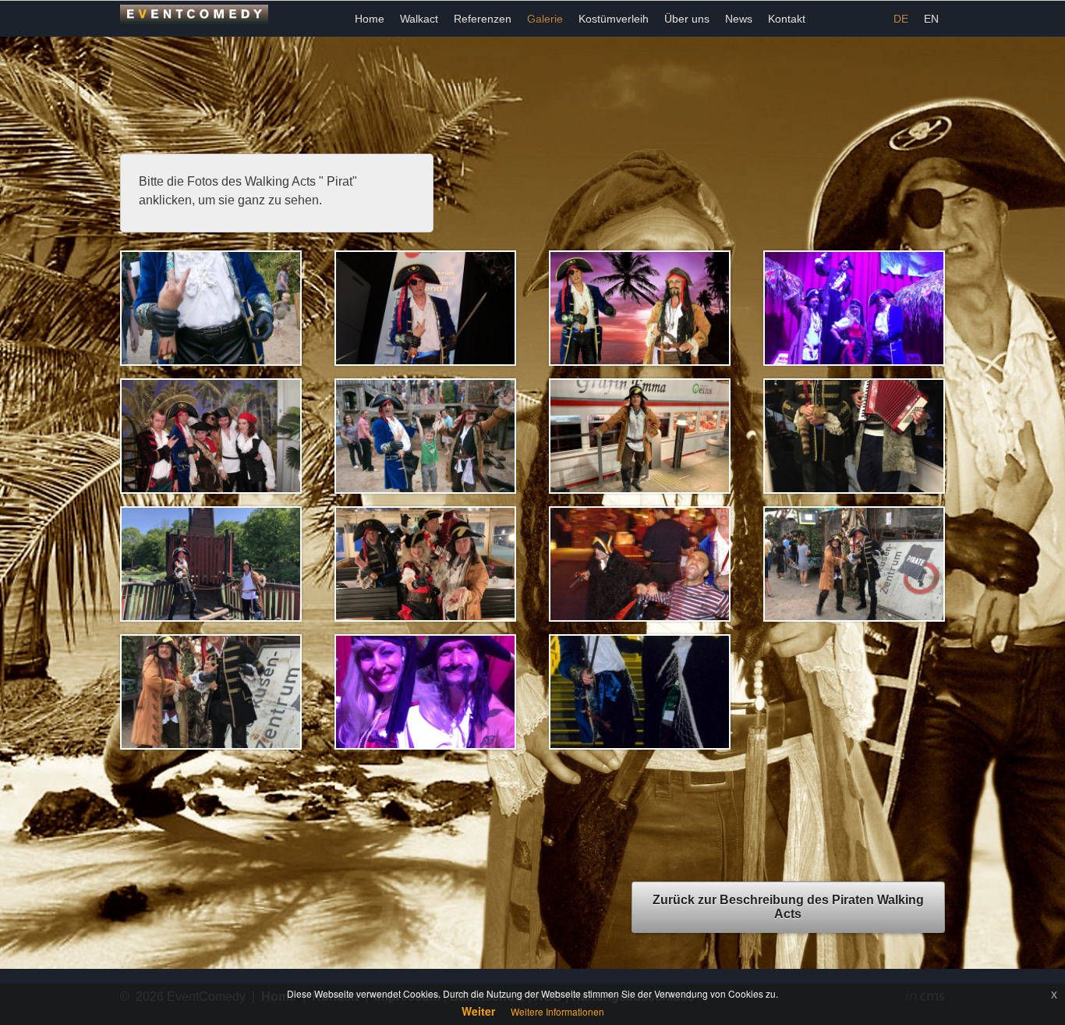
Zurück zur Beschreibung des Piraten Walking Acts (788, 906)
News (738, 18)
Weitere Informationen (557, 1011)
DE (900, 18)
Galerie (545, 18)
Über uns (686, 18)
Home (369, 18)
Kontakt (786, 18)
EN (931, 18)
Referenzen (482, 18)
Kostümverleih (613, 18)
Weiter (478, 1011)
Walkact (419, 18)
